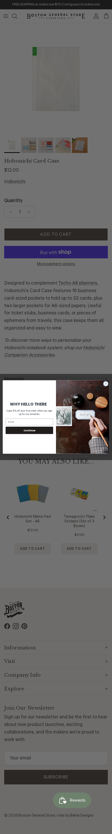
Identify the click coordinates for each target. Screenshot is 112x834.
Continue (29, 430)
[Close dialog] (105, 383)
